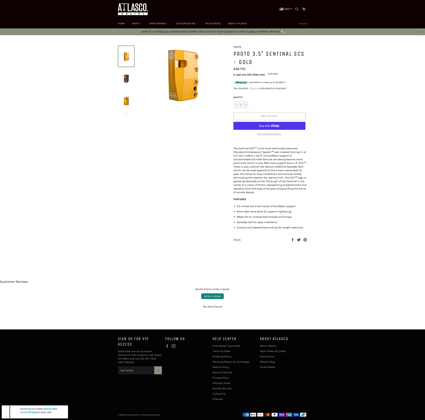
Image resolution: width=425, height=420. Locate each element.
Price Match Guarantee (226, 345)
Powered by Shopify (150, 415)
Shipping (254, 88)
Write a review (212, 296)
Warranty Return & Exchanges (230, 361)
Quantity (238, 97)
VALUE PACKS (213, 23)
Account (303, 23)
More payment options (269, 134)
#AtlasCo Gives (221, 383)
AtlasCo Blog (267, 361)
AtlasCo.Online (133, 415)
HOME (121, 23)
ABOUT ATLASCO (238, 23)
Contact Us (219, 393)
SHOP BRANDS (158, 23)
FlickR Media (267, 367)
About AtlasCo (268, 345)
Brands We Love (221, 388)
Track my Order (221, 351)
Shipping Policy (221, 356)
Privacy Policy (220, 377)
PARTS (136, 23)
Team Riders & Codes (273, 351)
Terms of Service (222, 372)
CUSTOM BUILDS (186, 23)
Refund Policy (220, 367)
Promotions (267, 356)
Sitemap (217, 399)
